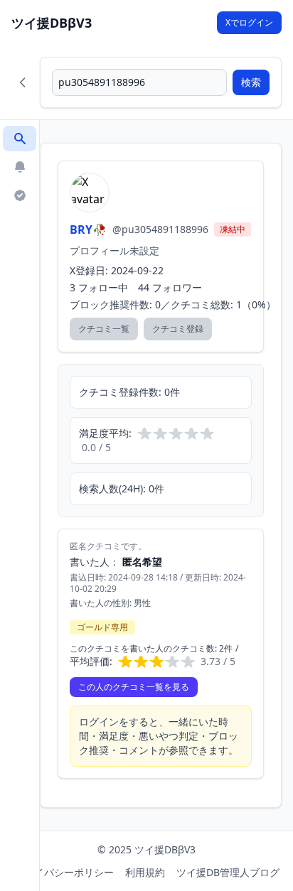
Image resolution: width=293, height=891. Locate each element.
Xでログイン (249, 22)
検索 (251, 82)
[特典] (19, 195)
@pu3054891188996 (160, 229)
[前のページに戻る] (22, 82)
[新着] (19, 167)
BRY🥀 (88, 229)
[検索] (19, 138)
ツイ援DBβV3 (51, 22)
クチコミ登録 (177, 329)
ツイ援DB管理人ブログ (227, 872)
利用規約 (145, 872)
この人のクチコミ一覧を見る (133, 687)
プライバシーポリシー (64, 872)
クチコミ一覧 (103, 329)
